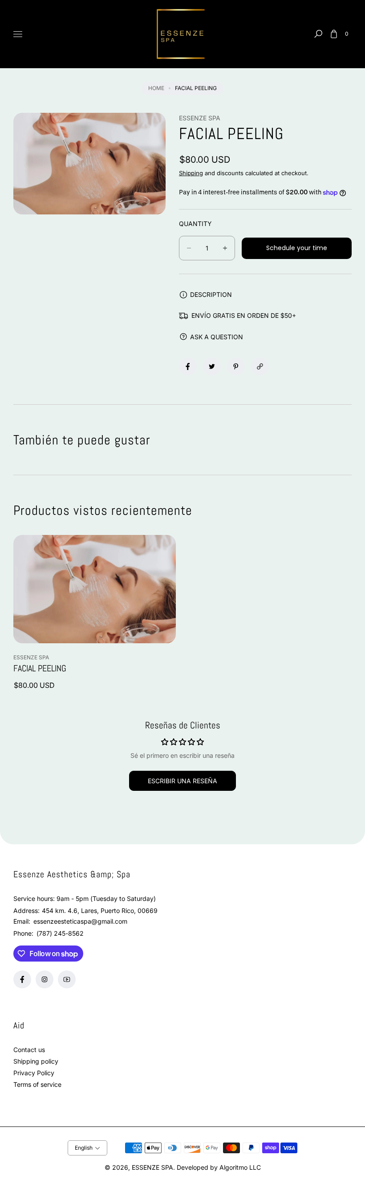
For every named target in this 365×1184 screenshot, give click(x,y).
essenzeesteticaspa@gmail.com (79, 921)
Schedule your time (296, 247)
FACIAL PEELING (39, 668)
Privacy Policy (33, 1073)
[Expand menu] (18, 34)
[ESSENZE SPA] (182, 34)
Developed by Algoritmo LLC (219, 1167)
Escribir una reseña (182, 781)
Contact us (29, 1049)
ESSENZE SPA (152, 1167)
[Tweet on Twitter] (212, 366)
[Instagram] (44, 979)
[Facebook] (22, 979)
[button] (318, 34)
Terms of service (37, 1084)
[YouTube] (67, 979)
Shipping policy (35, 1061)
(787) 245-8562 (60, 933)
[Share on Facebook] (188, 366)
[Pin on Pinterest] (236, 366)
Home (156, 88)
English (84, 1147)
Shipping (191, 173)
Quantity (195, 223)
